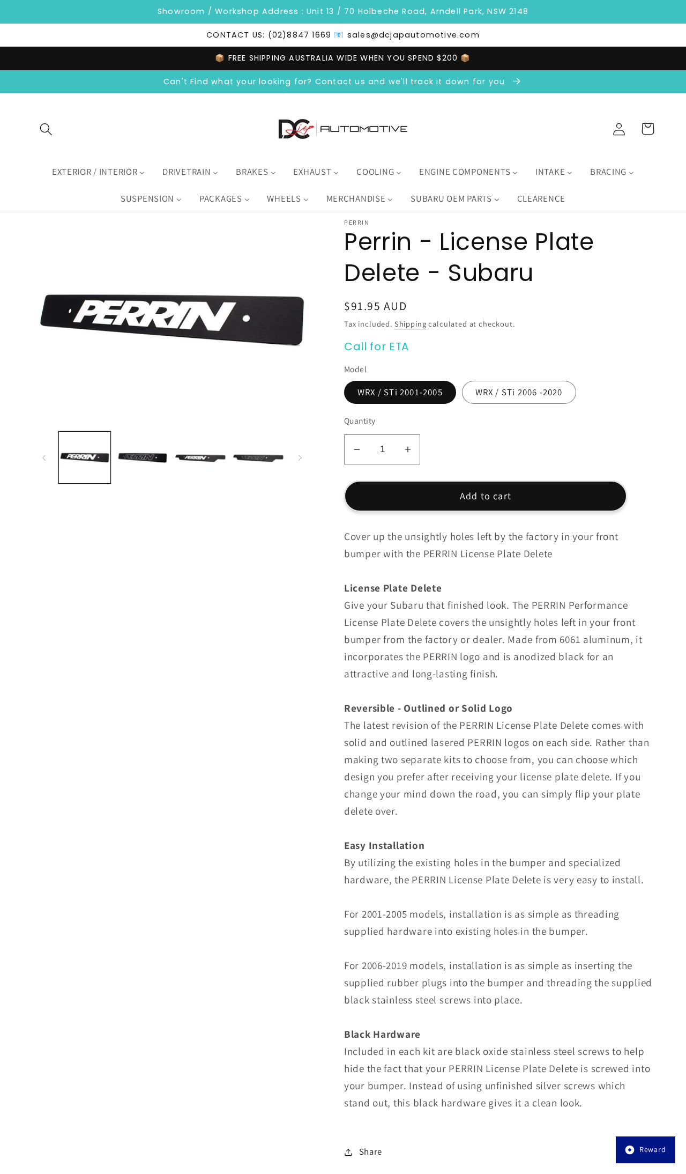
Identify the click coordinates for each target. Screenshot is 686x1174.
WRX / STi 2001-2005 (400, 392)
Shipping (410, 324)
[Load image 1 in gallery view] (84, 457)
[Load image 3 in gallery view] (200, 457)
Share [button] (370, 1151)
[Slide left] (44, 457)
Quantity (360, 420)
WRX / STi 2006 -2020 (519, 392)
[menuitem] (98, 172)
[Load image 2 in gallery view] (142, 457)
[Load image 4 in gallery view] (258, 457)
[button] (46, 129)
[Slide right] (300, 457)
